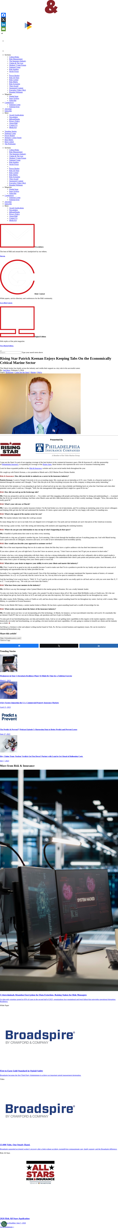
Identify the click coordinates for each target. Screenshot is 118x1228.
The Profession (10, 144)
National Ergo (14, 107)
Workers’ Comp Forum (17, 65)
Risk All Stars (14, 78)
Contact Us (13, 125)
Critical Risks (14, 57)
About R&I (13, 123)
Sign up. (2, 256)
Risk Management (15, 59)
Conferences (9, 103)
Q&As (39, 372)
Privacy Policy (14, 121)
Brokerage (9, 372)
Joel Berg (6, 370)
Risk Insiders (14, 69)
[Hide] (2, 33)
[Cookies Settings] (4, 1224)
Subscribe (12, 100)
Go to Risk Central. (6, 303)
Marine (33, 372)
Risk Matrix (13, 82)
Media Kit (13, 127)
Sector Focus (14, 71)
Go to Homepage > (7, 1227)
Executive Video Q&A (17, 90)
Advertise (8, 109)
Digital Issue (13, 96)
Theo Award (13, 86)
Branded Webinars (16, 92)
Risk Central (13, 80)
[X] (3, 19)
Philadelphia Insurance (10, 464)
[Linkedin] (3, 24)
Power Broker (14, 76)
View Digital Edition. (7, 346)
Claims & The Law (16, 63)
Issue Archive (14, 98)
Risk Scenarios (14, 84)
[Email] (3, 29)
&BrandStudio (14, 119)
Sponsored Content (16, 88)
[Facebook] (3, 15)
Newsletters (13, 117)
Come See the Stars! (22, 372)
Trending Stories (11, 131)
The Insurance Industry (17, 61)
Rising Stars (47, 464)
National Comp (14, 67)
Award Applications (16, 115)
